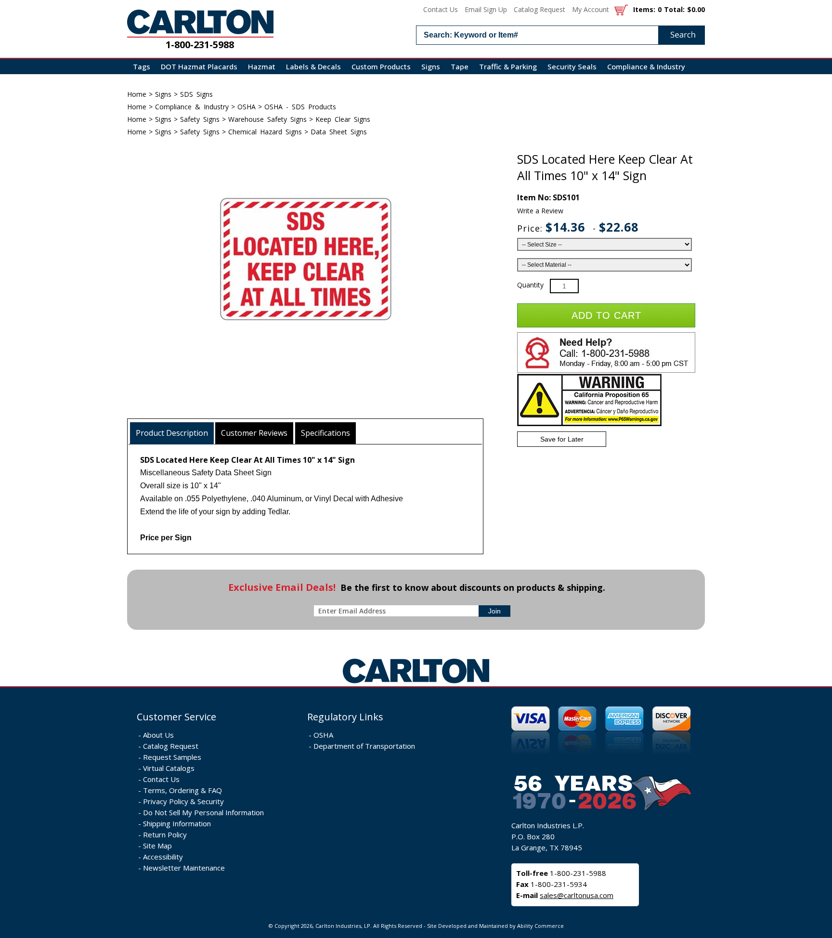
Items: (644, 9)
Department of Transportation (364, 746)
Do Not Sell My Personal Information (203, 812)
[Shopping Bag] (621, 9)
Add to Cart (606, 315)
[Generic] (416, 683)
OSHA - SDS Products (300, 106)
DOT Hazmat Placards (199, 66)
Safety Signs (200, 119)
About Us (158, 735)
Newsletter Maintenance (184, 868)
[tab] (172, 433)
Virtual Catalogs (169, 768)
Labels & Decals (313, 66)
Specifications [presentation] (325, 433)
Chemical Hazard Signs (265, 131)
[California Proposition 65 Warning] (589, 424)
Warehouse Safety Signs (267, 119)
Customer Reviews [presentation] (254, 433)
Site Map (157, 845)
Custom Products (381, 66)
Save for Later (562, 439)
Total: (674, 9)
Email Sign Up (486, 9)
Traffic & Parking (508, 66)
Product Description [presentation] (172, 433)
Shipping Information (177, 823)
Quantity (530, 284)
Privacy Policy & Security (183, 801)
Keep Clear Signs (342, 119)
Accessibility (163, 856)
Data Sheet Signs (339, 131)
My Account (590, 9)
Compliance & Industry (646, 66)
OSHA (246, 106)
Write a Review (540, 210)
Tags (141, 66)
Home (136, 94)
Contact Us (440, 9)
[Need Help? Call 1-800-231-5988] (606, 370)
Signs (430, 66)
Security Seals (572, 66)
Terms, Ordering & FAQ (182, 790)
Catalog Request (539, 9)
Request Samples (172, 757)
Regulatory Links (345, 716)
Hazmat (261, 66)
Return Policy (165, 834)
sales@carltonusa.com (576, 895)
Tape (459, 66)
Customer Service (176, 716)
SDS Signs (196, 94)
